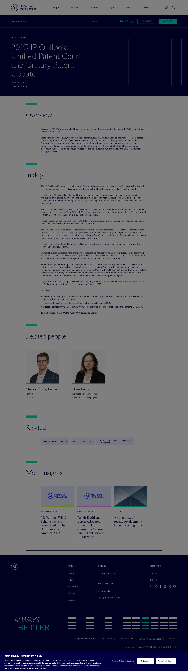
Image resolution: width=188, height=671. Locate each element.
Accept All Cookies (166, 661)
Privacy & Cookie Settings (123, 661)
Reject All (145, 661)
